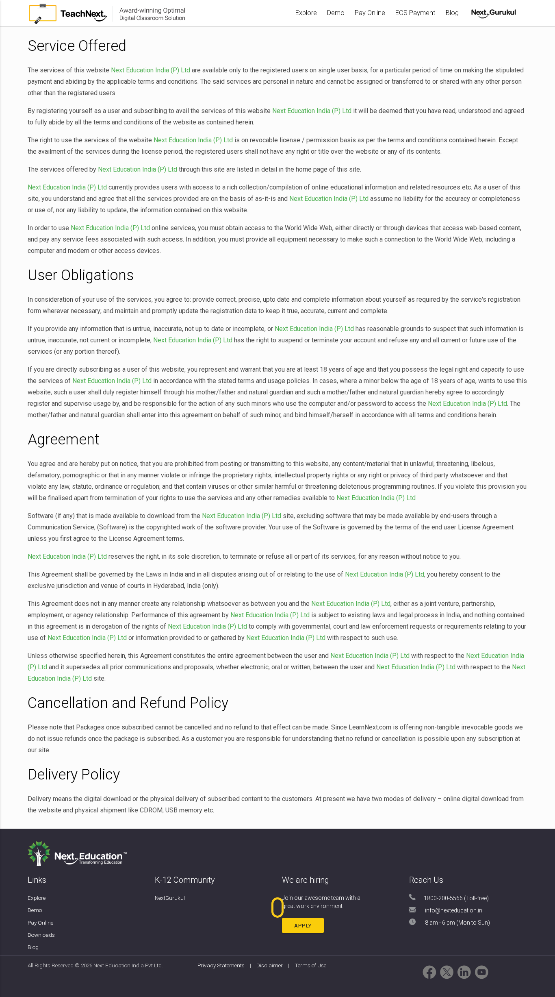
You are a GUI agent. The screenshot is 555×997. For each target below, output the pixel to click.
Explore (306, 13)
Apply (303, 925)
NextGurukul (170, 898)
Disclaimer (270, 965)
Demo (336, 13)
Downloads (41, 935)
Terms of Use (310, 965)
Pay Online (370, 13)
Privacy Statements (221, 965)
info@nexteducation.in (453, 910)
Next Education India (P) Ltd (150, 70)
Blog (452, 13)
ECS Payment (415, 13)
